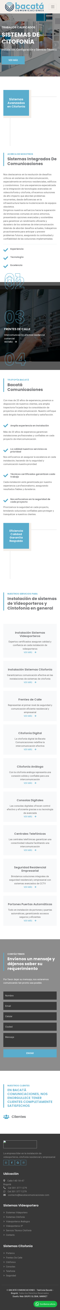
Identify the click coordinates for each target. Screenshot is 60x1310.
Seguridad (11, 1275)
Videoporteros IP (14, 1226)
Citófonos (11, 1262)
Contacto (10, 1235)
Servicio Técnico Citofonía (18, 1230)
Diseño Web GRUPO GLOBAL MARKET (30, 1296)
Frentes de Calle (14, 1257)
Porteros (10, 1253)
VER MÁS (13, 60)
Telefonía (10, 1271)
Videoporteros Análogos (18, 1221)
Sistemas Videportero (16, 1212)
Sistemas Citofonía (15, 1217)
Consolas (10, 1266)
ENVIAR (30, 1053)
